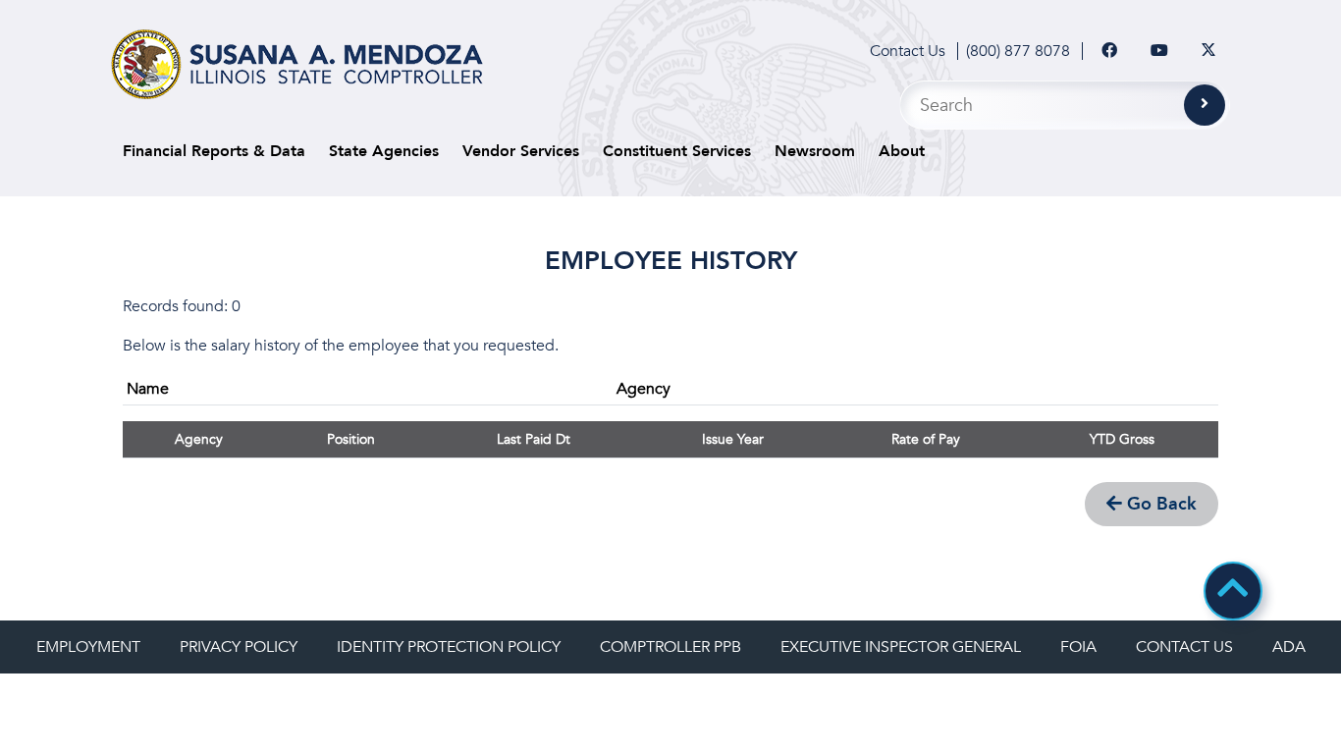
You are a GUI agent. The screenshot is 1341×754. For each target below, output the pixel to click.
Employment (88, 647)
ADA (1289, 647)
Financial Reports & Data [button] (214, 151)
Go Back (1159, 504)
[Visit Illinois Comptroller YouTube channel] (1159, 51)
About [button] (902, 151)
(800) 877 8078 (1018, 51)
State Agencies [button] (384, 151)
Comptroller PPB (670, 647)
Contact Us (907, 51)
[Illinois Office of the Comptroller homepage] (297, 64)
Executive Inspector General (900, 647)
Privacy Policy (238, 647)
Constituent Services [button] (677, 151)
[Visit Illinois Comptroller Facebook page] (1109, 51)
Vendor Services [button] (520, 151)
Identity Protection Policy (449, 647)
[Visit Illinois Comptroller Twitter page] (1208, 51)
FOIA (1078, 647)
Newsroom (815, 151)
